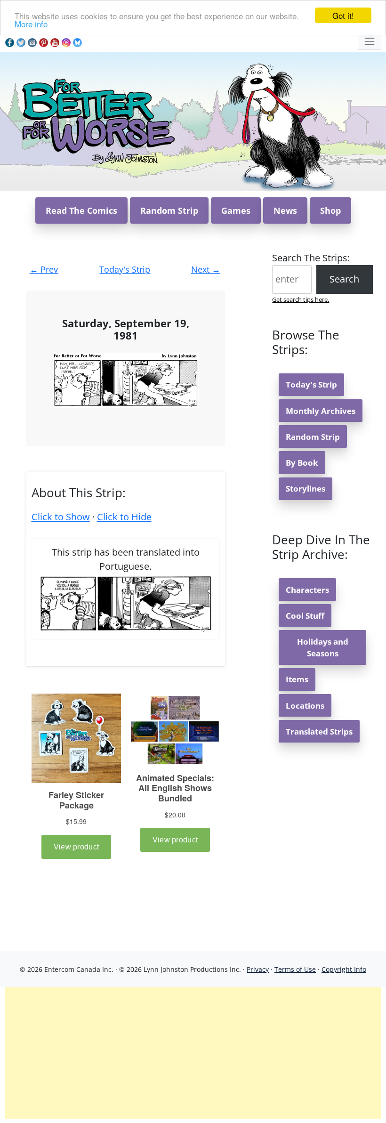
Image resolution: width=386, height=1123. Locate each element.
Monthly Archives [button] (320, 410)
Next (205, 269)
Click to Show (61, 516)
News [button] (285, 210)
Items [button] (297, 679)
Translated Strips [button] (319, 731)
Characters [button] (307, 589)
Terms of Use (295, 969)
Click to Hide (124, 516)
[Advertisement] (193, 1053)
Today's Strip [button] (311, 384)
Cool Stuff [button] (305, 615)
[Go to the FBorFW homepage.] (96, 120)
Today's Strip (124, 269)
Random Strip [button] (169, 210)
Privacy (258, 969)
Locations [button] (305, 705)
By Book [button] (302, 462)
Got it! (343, 15)
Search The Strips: (311, 257)
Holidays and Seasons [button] (322, 647)
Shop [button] (330, 210)
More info (31, 24)
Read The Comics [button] (81, 210)
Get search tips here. (300, 299)
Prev (44, 269)
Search (344, 279)
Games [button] (235, 210)
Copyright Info (344, 969)
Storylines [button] (305, 488)
